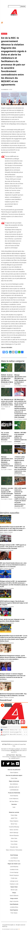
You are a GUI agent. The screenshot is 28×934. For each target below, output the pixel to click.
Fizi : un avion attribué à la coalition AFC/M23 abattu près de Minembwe (6, 436)
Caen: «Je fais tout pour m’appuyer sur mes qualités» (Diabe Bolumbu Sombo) (12, 620)
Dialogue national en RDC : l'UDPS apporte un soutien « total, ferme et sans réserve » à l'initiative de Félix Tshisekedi (13, 546)
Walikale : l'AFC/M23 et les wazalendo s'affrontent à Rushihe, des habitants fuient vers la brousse (20, 437)
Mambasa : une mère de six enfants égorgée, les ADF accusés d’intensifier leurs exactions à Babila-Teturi (7, 492)
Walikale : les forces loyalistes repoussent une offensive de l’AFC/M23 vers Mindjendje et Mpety (7, 378)
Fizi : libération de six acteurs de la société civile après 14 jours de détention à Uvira (7, 402)
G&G (19, 929)
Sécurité (4, 34)
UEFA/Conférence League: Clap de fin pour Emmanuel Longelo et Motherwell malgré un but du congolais (14, 603)
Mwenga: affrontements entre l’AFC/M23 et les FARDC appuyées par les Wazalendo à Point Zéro (20, 379)
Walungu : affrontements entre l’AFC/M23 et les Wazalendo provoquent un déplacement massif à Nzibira (7, 462)
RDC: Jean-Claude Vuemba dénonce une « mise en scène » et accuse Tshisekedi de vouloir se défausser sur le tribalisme (13, 564)
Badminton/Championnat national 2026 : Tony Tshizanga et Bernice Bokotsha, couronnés (13, 694)
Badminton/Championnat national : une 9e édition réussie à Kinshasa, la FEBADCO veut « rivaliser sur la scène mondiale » (13, 657)
